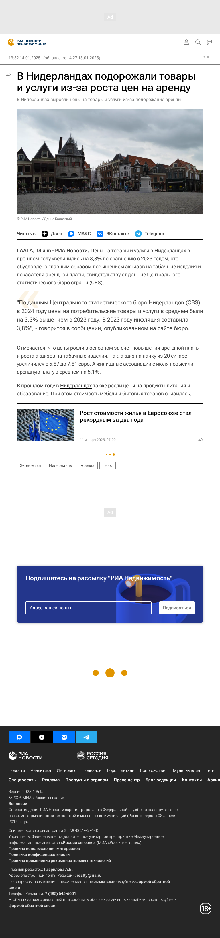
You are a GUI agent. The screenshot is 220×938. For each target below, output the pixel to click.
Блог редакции (161, 779)
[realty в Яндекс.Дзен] (42, 737)
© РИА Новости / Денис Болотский (44, 219)
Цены (108, 465)
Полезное (91, 770)
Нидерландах (76, 385)
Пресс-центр (127, 779)
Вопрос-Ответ (153, 770)
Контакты (192, 779)
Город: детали (120, 770)
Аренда (88, 465)
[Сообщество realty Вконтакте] (64, 737)
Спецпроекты (22, 779)
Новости (17, 770)
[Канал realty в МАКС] (19, 737)
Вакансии (18, 803)
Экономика (30, 465)
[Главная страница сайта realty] (37, 42)
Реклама (51, 779)
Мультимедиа (186, 770)
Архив (213, 779)
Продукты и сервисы (86, 779)
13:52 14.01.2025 (24, 57)
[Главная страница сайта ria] (9, 42)
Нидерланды (61, 465)
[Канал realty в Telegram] (86, 737)
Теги (210, 770)
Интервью (67, 770)
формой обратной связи (32, 905)
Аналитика (41, 770)
